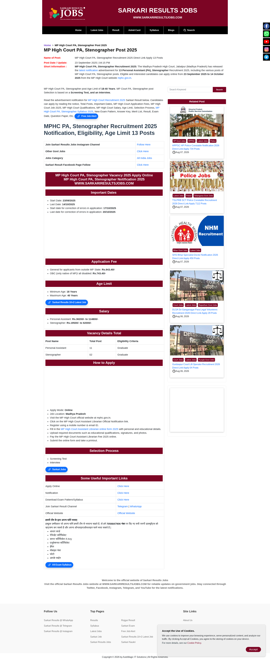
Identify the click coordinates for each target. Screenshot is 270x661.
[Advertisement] (104, 236)
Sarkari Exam (128, 626)
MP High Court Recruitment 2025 (106, 100)
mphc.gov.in (124, 78)
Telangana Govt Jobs (203, 196)
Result (115, 30)
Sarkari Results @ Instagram (58, 631)
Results (94, 620)
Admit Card (134, 30)
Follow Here (143, 144)
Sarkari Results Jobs (100, 642)
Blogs (171, 30)
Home (78, 30)
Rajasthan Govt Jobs (208, 305)
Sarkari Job (96, 637)
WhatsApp (136, 506)
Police (213, 141)
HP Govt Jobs (179, 141)
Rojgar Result (128, 620)
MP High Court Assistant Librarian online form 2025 (89, 429)
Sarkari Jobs (59, 469)
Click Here (143, 151)
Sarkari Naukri (128, 642)
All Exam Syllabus (61, 565)
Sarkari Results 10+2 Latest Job (69, 302)
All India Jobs (144, 158)
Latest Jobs (97, 30)
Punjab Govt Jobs (206, 360)
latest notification (88, 70)
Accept (253, 649)
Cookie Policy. (194, 643)
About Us (187, 620)
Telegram (122, 506)
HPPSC (191, 141)
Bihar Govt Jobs (180, 250)
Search (190, 30)
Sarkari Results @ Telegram (58, 626)
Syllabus (154, 30)
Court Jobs (178, 305)
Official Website (126, 513)
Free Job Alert (88, 116)
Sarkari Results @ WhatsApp (58, 620)
